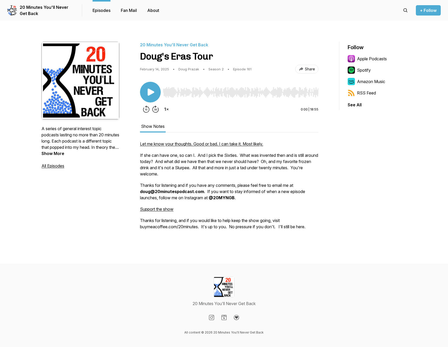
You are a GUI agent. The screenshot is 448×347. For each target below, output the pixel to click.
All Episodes (52, 165)
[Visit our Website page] (224, 317)
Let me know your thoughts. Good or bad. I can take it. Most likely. (201, 143)
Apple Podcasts (372, 58)
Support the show (156, 209)
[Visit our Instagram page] (211, 317)
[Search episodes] (405, 10)
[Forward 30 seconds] (155, 109)
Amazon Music (371, 81)
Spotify (364, 70)
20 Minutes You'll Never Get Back (44, 10)
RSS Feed (366, 92)
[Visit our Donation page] (236, 317)
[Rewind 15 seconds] (146, 109)
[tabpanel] (229, 188)
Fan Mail (129, 10)
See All (355, 104)
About (153, 10)
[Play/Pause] (150, 92)
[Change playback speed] (166, 109)
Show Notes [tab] (153, 126)
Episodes (101, 10)
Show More (52, 153)
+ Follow (428, 10)
